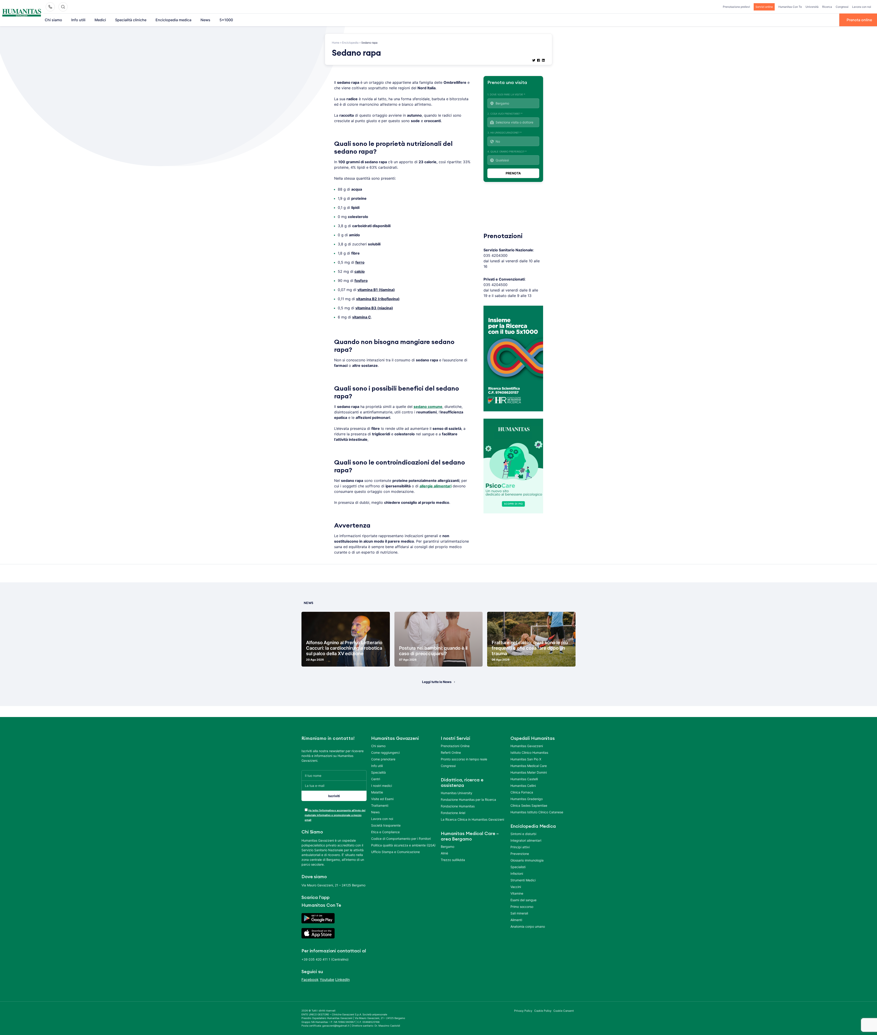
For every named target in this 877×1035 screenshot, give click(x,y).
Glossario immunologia (527, 860)
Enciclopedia (350, 42)
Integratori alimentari (525, 840)
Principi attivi (520, 847)
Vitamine (516, 893)
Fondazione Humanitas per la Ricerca (468, 799)
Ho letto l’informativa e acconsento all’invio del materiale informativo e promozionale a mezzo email (335, 815)
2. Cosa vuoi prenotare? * (505, 113)
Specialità (378, 772)
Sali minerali (519, 913)
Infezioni (516, 873)
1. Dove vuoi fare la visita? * (506, 94)
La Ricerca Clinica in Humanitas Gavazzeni (472, 819)
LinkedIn (342, 979)
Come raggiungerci (385, 752)
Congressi (842, 6)
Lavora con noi (861, 6)
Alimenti (516, 920)
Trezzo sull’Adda (453, 860)
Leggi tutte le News (437, 682)
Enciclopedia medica (173, 20)
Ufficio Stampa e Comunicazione (395, 852)
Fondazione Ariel (453, 813)
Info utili (78, 20)
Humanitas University (456, 793)
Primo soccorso (521, 907)
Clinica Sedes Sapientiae (528, 805)
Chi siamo (53, 20)
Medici (100, 20)
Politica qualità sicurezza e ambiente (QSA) (403, 845)
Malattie (377, 792)
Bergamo (447, 846)
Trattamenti (379, 805)
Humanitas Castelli (524, 779)
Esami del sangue (523, 900)
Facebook (310, 979)
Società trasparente (386, 825)
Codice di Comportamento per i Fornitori (401, 839)
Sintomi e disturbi (523, 834)
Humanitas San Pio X (525, 759)
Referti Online (451, 752)
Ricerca (827, 6)
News (205, 20)
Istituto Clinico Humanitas (529, 752)
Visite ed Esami (382, 799)
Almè (444, 853)
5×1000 (226, 20)
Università (812, 6)
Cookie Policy (543, 1010)
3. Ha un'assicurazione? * (504, 132)
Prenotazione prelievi (736, 6)
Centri (375, 779)
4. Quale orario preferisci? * (507, 151)
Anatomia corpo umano (527, 926)
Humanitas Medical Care (528, 766)
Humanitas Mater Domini (528, 772)
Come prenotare (383, 759)
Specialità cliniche (130, 20)
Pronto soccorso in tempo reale (464, 759)
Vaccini (515, 887)
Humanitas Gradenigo (526, 799)
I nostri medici (381, 786)
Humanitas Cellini (523, 786)
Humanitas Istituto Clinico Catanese (536, 812)
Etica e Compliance (385, 832)
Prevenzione (519, 854)
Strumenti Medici (523, 880)
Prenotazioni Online (455, 746)
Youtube (327, 979)
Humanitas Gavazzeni (526, 746)
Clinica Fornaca (521, 792)
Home (335, 42)
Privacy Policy (523, 1010)
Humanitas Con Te (790, 6)
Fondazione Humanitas (458, 806)
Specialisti (518, 867)
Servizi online (764, 6)
